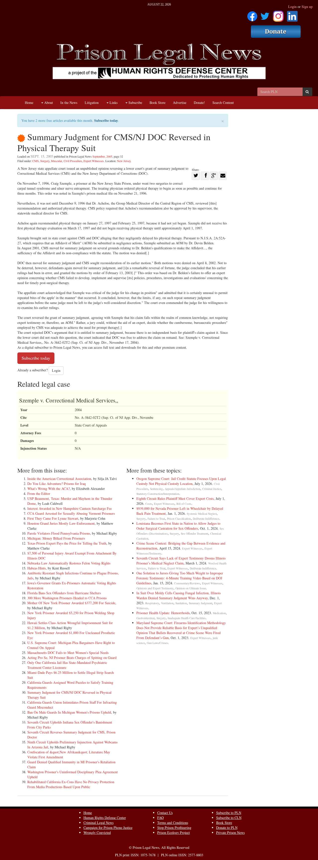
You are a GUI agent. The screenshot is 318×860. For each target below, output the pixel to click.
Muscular (56, 161)
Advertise (179, 102)
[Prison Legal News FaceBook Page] (252, 14)
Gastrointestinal (145, 618)
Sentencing (156, 489)
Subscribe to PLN (228, 812)
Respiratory (152, 603)
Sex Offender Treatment (194, 533)
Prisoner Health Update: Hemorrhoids (163, 612)
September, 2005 (102, 156)
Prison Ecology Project (173, 832)
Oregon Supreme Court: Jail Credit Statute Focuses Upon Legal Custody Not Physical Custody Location (181, 481)
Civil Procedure (73, 161)
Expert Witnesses (93, 161)
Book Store (157, 102)
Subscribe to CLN (228, 817)
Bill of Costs (183, 504)
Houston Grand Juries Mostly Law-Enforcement (61, 523)
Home (29, 102)
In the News (68, 102)
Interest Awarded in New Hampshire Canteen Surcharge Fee (69, 508)
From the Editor (38, 493)
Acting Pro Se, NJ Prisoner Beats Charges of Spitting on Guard (72, 657)
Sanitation (181, 603)
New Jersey (124, 161)
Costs (148, 504)
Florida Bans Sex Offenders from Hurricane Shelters (64, 593)
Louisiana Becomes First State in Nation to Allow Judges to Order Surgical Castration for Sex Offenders (178, 526)
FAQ (160, 817)
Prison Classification (179, 518)
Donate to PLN (227, 827)
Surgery (44, 161)
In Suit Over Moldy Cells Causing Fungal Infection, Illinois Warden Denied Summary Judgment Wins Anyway (178, 595)
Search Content (223, 102)
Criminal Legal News (98, 822)
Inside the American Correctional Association (59, 478)
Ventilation (167, 603)
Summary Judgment (200, 603)
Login (292, 6)
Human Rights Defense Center (104, 817)
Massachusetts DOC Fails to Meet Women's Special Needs (68, 652)
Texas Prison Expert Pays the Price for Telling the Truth (66, 543)
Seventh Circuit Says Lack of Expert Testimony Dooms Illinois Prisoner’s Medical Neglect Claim (181, 560)
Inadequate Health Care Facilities (187, 618)
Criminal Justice (211, 489)
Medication (219, 613)
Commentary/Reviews (187, 583)
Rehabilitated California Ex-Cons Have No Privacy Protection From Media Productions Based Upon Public (70, 784)
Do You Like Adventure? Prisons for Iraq (56, 483)
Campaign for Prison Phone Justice (107, 827)
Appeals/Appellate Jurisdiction (182, 489)
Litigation (92, 102)
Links (113, 102)
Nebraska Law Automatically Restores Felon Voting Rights (68, 563)
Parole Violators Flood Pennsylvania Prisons (58, 533)
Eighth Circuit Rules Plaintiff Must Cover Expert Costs (175, 498)
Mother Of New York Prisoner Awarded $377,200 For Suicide (71, 603)
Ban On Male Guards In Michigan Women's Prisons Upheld (69, 712)
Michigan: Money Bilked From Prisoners (56, 538)
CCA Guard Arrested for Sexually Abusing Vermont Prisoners (71, 513)
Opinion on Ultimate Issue (190, 588)
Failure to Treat (156, 518)
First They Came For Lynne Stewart (52, 518)
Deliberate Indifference (206, 518)
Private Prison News (230, 832)
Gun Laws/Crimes (157, 643)
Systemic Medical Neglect (202, 514)
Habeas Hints (36, 568)
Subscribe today (106, 120)
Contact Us (165, 812)
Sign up (307, 6)
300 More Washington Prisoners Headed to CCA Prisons (67, 598)
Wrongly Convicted (97, 832)
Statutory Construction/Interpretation (157, 494)
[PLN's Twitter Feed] (265, 14)
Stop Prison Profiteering (174, 827)
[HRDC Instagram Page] (278, 14)
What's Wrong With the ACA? (48, 488)
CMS (35, 161)
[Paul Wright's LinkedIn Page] (292, 14)
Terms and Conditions (172, 822)
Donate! (199, 102)
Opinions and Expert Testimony (154, 588)
